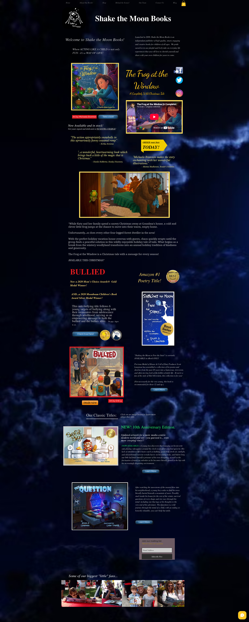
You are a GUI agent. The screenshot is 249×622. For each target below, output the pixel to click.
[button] (183, 3)
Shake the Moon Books (133, 18)
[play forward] (181, 593)
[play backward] (64, 593)
